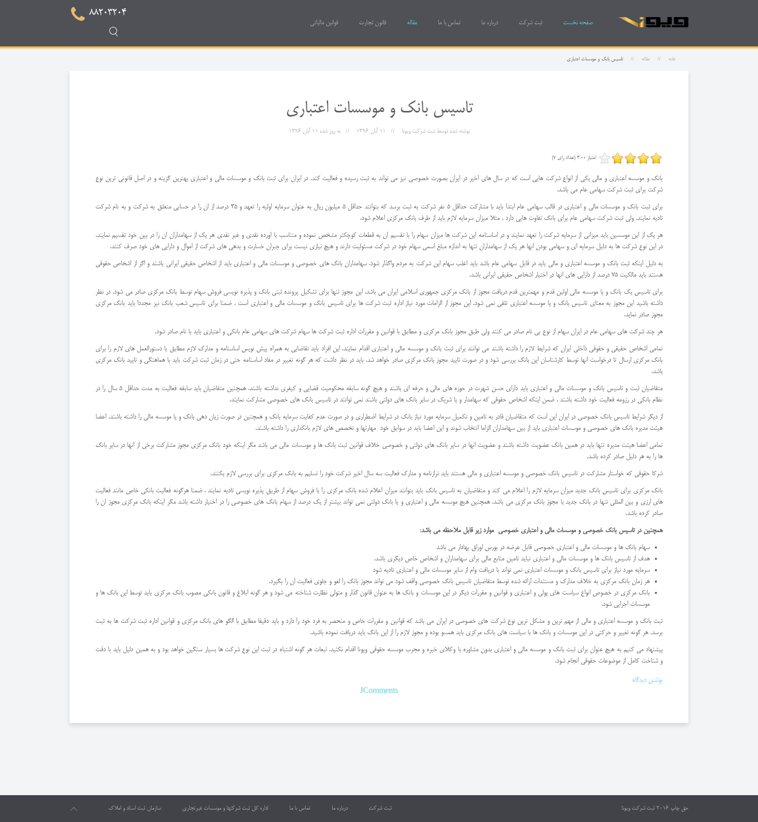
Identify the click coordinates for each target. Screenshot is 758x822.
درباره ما (489, 23)
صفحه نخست (578, 23)
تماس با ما (449, 23)
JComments (379, 691)
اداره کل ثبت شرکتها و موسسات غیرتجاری (225, 808)
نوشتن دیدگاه (647, 680)
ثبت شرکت (530, 23)
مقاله (412, 23)
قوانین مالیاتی (324, 23)
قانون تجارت (372, 23)
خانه (671, 59)
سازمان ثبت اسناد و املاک (134, 808)
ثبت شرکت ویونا (638, 808)
